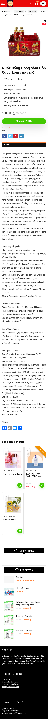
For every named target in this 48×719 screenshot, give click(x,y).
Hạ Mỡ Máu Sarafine (11, 520)
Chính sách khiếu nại (10, 684)
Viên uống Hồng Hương (12, 474)
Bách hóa (32, 11)
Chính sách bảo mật (10, 682)
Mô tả (6, 145)
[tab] (24, 144)
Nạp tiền (19, 577)
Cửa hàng (19, 11)
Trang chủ (6, 11)
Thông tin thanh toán (10, 687)
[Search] (30, 3)
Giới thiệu (6, 680)
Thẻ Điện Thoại (22, 588)
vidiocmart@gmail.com (16, 713)
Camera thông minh (24, 630)
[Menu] (3, 3)
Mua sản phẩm (24, 121)
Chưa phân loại (9, 471)
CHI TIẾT (19, 485)
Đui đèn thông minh (24, 616)
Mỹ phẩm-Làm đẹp (32, 471)
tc (6, 130)
